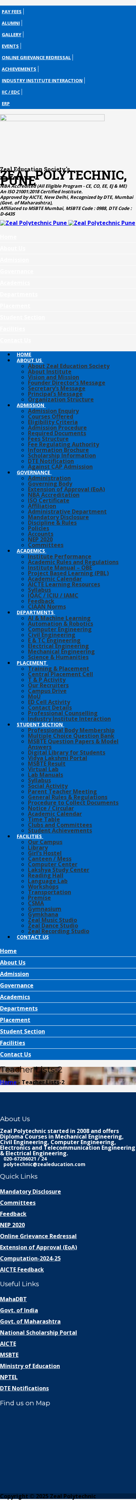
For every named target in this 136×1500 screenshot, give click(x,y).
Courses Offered (50, 416)
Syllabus (39, 590)
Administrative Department (67, 511)
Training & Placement (58, 668)
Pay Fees (12, 11)
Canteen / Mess (49, 858)
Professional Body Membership (71, 730)
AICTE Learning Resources (64, 584)
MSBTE (9, 1355)
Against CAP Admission (60, 466)
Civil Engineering (51, 635)
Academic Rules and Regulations (73, 562)
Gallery (11, 34)
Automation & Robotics (60, 623)
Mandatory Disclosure (58, 517)
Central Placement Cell (60, 674)
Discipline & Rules (52, 522)
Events (10, 46)
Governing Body (50, 483)
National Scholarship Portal (38, 1332)
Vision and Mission (53, 377)
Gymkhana (43, 914)
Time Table (44, 819)
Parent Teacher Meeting (62, 791)
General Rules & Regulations (67, 797)
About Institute (49, 371)
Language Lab (48, 881)
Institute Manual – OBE (60, 567)
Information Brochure (58, 450)
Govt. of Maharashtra (30, 1321)
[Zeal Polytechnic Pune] (68, 137)
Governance (16, 271)
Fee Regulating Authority (63, 444)
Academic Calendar (55, 579)
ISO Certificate (48, 500)
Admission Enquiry (53, 411)
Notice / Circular (51, 808)
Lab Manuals (45, 775)
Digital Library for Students (66, 752)
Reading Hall (45, 875)
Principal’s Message (55, 394)
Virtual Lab (43, 769)
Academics (15, 283)
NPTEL (9, 1377)
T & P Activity (47, 679)
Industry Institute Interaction (42, 80)
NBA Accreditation (54, 495)
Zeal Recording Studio (58, 931)
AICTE (8, 1343)
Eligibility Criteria (53, 422)
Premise (39, 897)
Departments (19, 294)
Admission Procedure (57, 427)
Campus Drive (47, 691)
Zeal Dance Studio (53, 925)
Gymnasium (44, 909)
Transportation (49, 892)
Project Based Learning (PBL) (68, 573)
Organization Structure (61, 399)
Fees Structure (48, 439)
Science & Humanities (58, 657)
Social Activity (48, 786)
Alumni (11, 23)
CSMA (36, 903)
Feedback (41, 601)
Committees (45, 545)
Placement (15, 306)
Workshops (43, 886)
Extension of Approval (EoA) (66, 489)
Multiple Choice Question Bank (71, 736)
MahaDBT (13, 1299)
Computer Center (52, 864)
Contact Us (15, 340)
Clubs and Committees (60, 825)
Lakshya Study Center (58, 870)
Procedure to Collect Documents (73, 802)
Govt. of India (19, 1310)
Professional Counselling (63, 713)
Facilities (12, 329)
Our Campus (45, 842)
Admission (14, 260)
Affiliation (42, 506)
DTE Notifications (24, 1388)
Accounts (40, 534)
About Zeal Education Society (68, 366)
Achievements (19, 69)
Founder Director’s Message (66, 382)
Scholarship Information (62, 455)
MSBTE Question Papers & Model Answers (73, 744)
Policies (38, 528)
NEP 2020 (40, 539)
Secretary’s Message (56, 388)
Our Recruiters (48, 685)
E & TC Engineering (54, 640)
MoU (34, 696)
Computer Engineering (60, 629)
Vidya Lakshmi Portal (57, 758)
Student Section (22, 317)
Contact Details (50, 707)
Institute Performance (59, 556)
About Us (12, 248)
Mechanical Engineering (61, 651)
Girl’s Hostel (45, 853)
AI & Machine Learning (59, 618)
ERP (6, 103)
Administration (49, 478)
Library (38, 847)
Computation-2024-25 (30, 1258)
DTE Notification (51, 461)
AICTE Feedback (22, 1269)
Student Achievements (60, 830)
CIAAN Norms (47, 606)
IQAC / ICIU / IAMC (53, 595)
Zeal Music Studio (52, 920)
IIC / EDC (11, 92)
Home (8, 237)
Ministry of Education (30, 1366)
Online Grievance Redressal (36, 57)
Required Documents (57, 433)
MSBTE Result (47, 763)
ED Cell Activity (49, 702)
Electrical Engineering (58, 646)
